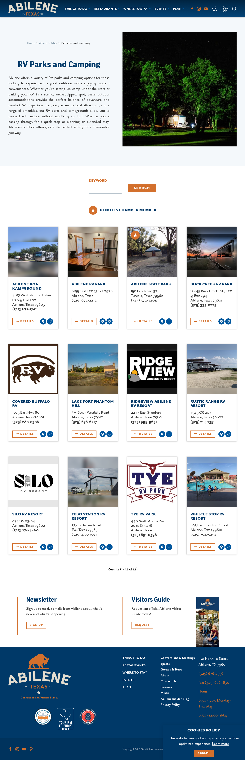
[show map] (43, 321)
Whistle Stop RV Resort (207, 516)
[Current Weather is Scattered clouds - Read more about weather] (224, 9)
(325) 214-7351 (202, 422)
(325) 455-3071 (84, 534)
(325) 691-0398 (144, 535)
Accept (204, 753)
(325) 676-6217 (84, 422)
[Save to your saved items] (50, 321)
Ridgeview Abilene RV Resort (151, 403)
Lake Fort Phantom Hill (93, 403)
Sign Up (36, 625)
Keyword (98, 181)
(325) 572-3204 (144, 300)
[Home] (34, 8)
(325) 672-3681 (25, 309)
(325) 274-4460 (25, 530)
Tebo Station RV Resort (88, 516)
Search (142, 188)
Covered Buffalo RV (31, 403)
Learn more (220, 744)
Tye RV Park (143, 514)
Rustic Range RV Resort (207, 403)
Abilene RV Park (88, 284)
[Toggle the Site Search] (234, 8)
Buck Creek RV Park (211, 284)
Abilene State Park (151, 284)
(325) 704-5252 (203, 534)
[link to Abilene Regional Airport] (214, 8)
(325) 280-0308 (25, 422)
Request (142, 625)
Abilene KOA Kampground (27, 286)
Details (27, 321)
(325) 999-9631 (144, 422)
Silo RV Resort (27, 514)
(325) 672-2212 (84, 300)
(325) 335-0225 (203, 305)
